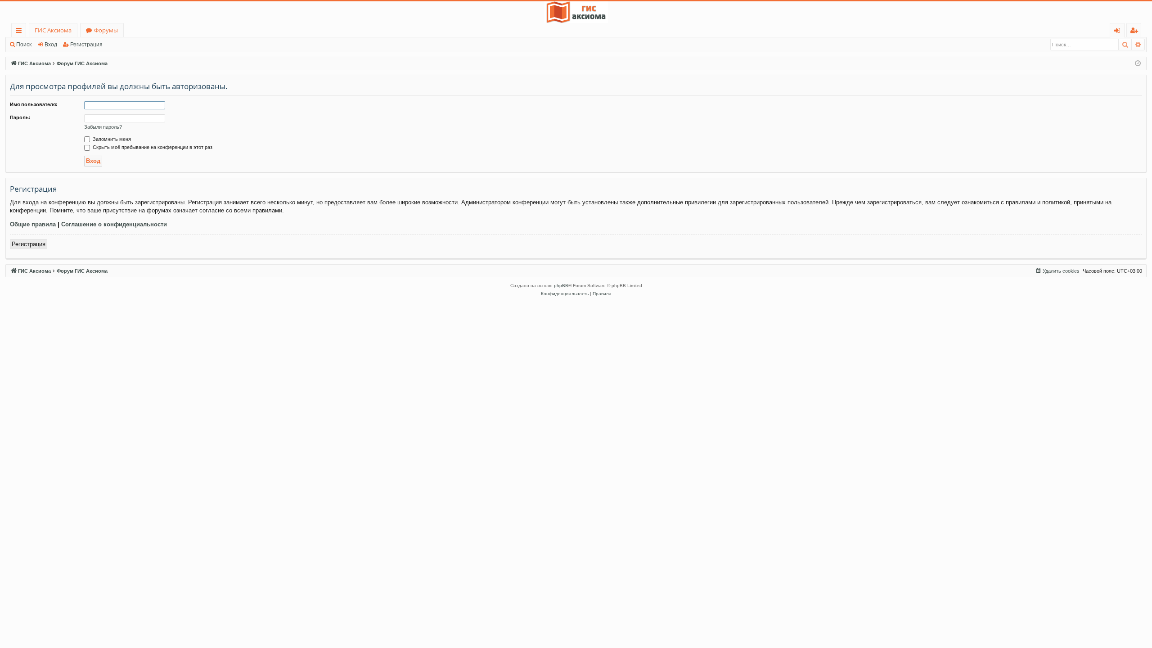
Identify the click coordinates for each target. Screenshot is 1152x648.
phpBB (561, 285)
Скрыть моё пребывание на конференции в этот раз (151, 147)
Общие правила (33, 224)
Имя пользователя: (34, 104)
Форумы (106, 30)
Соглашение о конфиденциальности (114, 224)
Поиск (24, 44)
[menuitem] (1057, 271)
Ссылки (20, 31)
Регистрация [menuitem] (1135, 31)
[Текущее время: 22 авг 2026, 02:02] (1138, 63)
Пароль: (20, 117)
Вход (51, 44)
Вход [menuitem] (1119, 31)
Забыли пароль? (103, 127)
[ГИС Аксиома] (576, 12)
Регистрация (86, 44)
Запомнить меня (111, 139)
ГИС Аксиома (53, 30)
